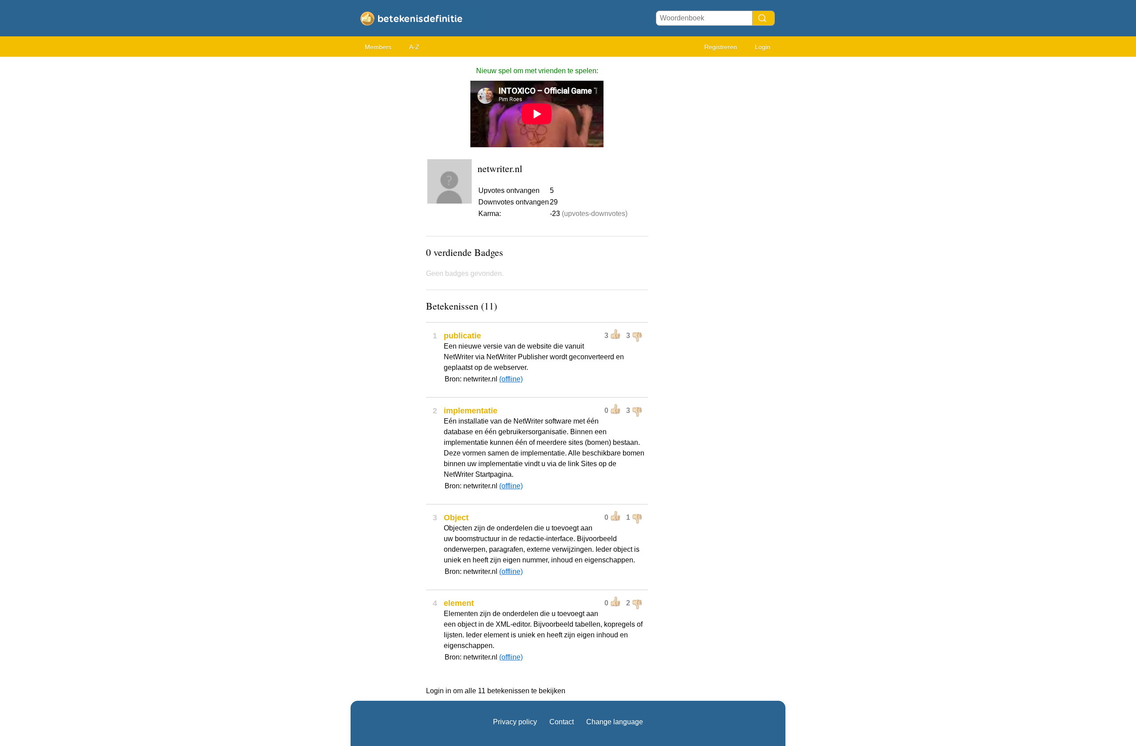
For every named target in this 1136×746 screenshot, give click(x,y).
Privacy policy (515, 722)
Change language (614, 722)
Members (378, 47)
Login (762, 47)
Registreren (720, 47)
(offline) (511, 379)
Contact (561, 722)
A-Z (414, 47)
